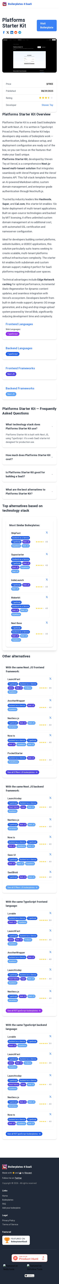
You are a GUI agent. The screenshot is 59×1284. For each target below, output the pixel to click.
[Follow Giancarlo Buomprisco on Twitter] (47, 597)
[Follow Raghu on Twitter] (47, 579)
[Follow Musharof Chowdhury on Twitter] (50, 872)
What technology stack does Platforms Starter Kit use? (23, 426)
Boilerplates (7, 1200)
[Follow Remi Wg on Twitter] (50, 718)
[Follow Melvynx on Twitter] (50, 735)
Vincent (28, 1173)
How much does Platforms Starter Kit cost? (28, 457)
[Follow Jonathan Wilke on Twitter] (47, 554)
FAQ (4, 1204)
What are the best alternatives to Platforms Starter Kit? (25, 491)
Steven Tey (47, 105)
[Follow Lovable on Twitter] (50, 913)
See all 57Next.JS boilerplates (21, 772)
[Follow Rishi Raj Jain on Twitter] (50, 678)
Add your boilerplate (11, 1208)
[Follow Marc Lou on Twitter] (47, 532)
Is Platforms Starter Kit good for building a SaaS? (25, 474)
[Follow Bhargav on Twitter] (47, 622)
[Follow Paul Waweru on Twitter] (50, 798)
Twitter (18, 1178)
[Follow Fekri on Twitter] (50, 700)
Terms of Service (10, 1224)
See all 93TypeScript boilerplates (22, 1011)
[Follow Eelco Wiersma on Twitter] (50, 854)
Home (5, 1196)
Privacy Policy (8, 1220)
